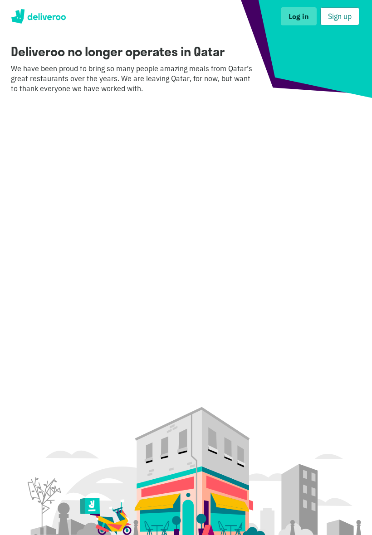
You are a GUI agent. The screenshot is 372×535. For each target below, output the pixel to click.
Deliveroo (38, 16)
